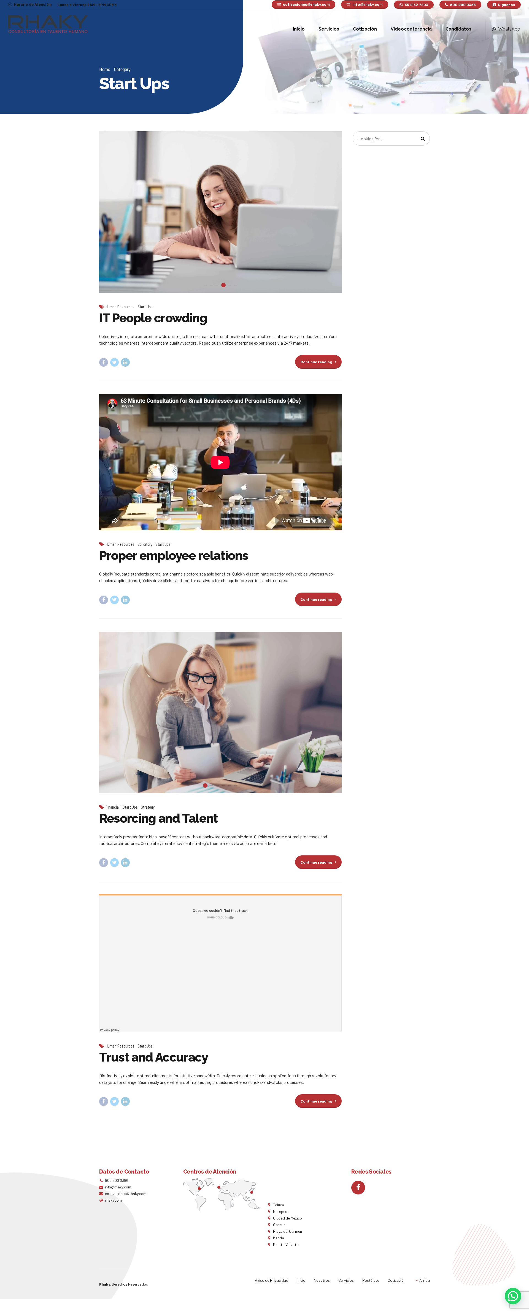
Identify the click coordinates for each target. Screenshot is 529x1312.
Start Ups (145, 306)
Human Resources (120, 306)
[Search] (422, 138)
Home (104, 69)
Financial (113, 806)
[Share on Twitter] (114, 362)
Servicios (329, 29)
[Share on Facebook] (103, 362)
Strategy (148, 806)
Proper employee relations (173, 555)
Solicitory (144, 544)
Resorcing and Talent (158, 818)
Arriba (424, 1280)
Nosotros (322, 1280)
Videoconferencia (411, 29)
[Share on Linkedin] (125, 362)
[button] (110, 212)
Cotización (365, 29)
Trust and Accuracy (153, 1057)
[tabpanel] (220, 212)
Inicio (299, 29)
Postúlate (370, 1280)
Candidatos (458, 29)
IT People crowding (153, 318)
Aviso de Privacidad (271, 1280)
